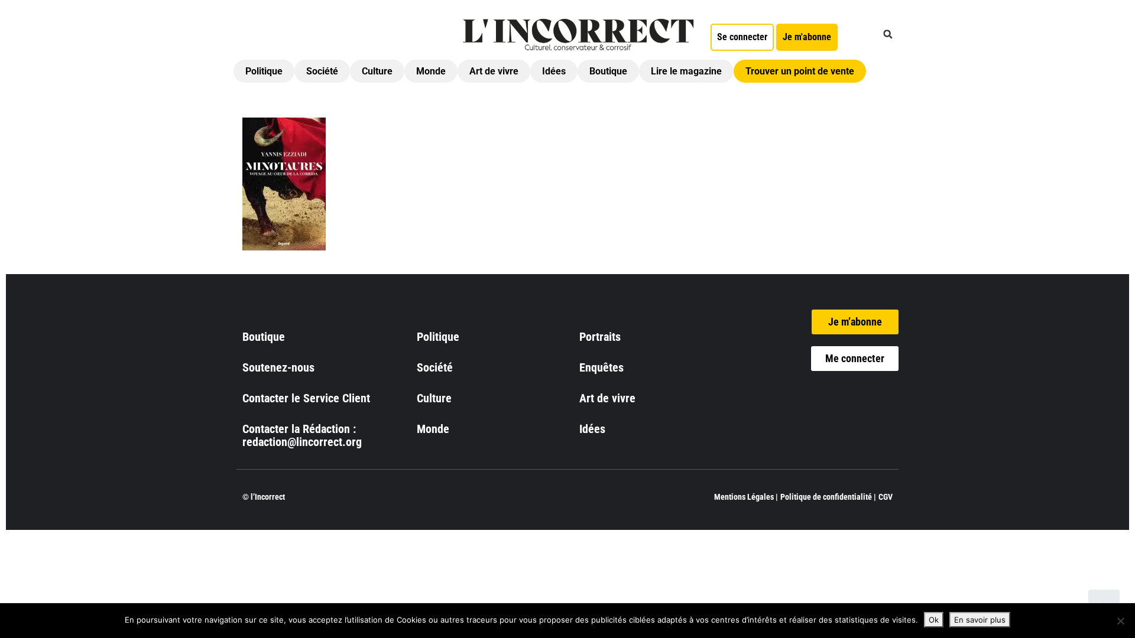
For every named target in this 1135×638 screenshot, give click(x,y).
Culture (377, 71)
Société (322, 71)
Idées (554, 71)
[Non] (1120, 621)
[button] (888, 34)
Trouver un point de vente (799, 71)
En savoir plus (980, 619)
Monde (431, 71)
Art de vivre (493, 71)
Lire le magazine (686, 71)
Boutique (608, 71)
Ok (934, 619)
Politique (264, 71)
